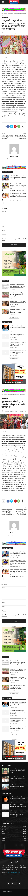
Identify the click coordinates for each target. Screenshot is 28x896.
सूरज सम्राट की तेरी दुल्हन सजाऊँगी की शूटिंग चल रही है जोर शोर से (7, 137)
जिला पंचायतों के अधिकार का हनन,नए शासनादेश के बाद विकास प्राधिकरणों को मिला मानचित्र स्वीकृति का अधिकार (17, 286)
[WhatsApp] (18, 126)
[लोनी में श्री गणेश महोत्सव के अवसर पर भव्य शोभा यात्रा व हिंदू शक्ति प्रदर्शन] (5, 786)
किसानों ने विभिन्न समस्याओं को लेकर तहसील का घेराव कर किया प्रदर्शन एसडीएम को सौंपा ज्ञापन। (18, 336)
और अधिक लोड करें (13, 317)
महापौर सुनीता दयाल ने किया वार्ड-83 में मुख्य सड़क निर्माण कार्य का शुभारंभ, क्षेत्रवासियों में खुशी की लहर (17, 311)
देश (2, 180)
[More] (22, 126)
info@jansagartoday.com (14, 872)
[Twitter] (11, 126)
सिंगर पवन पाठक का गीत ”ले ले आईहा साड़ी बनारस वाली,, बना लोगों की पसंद (20, 137)
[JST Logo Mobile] (14, 2)
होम (2, 13)
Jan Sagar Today (14, 180)
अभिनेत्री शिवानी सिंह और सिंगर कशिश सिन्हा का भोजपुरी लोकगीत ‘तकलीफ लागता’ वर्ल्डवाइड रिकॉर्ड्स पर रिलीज (18, 177)
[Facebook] (8, 126)
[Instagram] (12, 883)
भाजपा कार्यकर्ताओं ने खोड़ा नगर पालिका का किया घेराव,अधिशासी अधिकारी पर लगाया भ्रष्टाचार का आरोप (18, 778)
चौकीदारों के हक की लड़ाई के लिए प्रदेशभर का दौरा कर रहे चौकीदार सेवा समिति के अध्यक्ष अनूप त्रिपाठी (18, 294)
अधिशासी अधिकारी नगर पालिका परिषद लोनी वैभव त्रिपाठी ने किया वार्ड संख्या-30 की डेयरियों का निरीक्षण (18, 303)
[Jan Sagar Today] (14, 853)
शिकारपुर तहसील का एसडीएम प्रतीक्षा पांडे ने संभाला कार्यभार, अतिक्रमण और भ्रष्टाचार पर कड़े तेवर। (18, 344)
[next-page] (5, 203)
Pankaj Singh (8, 33)
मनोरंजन (5, 13)
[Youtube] (19, 883)
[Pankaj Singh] (3, 33)
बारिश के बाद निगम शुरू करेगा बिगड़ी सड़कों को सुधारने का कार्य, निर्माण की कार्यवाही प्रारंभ (18, 770)
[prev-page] (3, 203)
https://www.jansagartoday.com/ (14, 158)
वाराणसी (7, 17)
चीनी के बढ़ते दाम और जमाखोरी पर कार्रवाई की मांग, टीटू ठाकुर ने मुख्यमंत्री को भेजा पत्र (18, 327)
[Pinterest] (15, 126)
